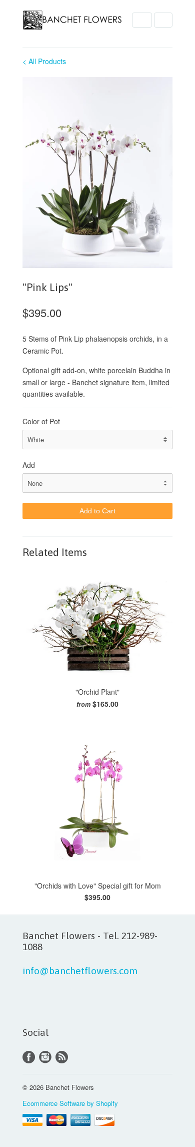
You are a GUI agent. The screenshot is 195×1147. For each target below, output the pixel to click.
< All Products (44, 61)
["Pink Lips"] (97, 172)
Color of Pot (41, 421)
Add (28, 465)
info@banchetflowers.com (80, 970)
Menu (142, 20)
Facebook (28, 1057)
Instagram (45, 1057)
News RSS (62, 1057)
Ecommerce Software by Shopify (70, 1103)
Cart (163, 20)
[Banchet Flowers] (72, 22)
